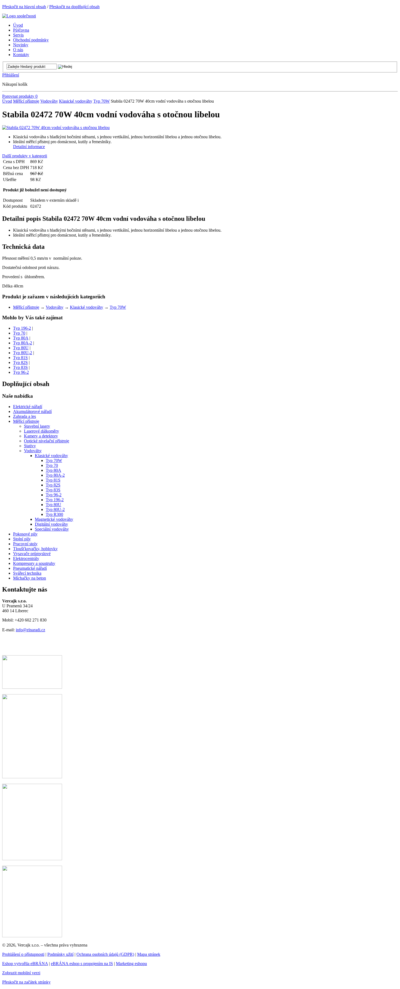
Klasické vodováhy (75, 101)
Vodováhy (49, 101)
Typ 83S (20, 367)
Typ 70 (19, 333)
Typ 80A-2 (22, 343)
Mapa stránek (148, 954)
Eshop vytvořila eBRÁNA (25, 963)
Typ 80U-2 (22, 352)
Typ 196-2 (22, 328)
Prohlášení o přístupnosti (23, 954)
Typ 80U (21, 347)
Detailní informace (29, 146)
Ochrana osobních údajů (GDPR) (105, 954)
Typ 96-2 (21, 372)
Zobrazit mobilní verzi (21, 972)
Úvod (7, 101)
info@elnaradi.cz (30, 629)
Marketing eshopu (131, 963)
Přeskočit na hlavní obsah (24, 6)
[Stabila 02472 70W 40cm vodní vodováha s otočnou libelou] (56, 127)
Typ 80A (20, 338)
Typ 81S (20, 357)
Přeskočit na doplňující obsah (74, 6)
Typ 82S (20, 362)
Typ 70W (101, 101)
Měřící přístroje (26, 101)
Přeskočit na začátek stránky (26, 982)
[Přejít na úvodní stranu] (19, 16)
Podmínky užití (60, 954)
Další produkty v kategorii (24, 156)
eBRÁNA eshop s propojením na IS (82, 963)
